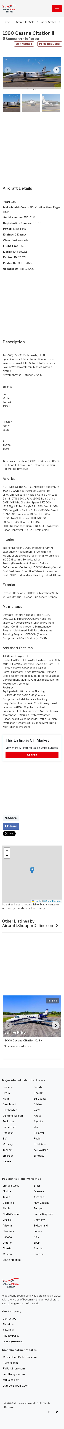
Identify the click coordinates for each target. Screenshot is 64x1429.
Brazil (37, 1185)
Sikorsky (39, 1155)
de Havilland (41, 1149)
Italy (36, 1236)
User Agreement (13, 1341)
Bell (5, 1138)
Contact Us (9, 1318)
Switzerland (41, 1225)
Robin (37, 1138)
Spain (37, 1242)
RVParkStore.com (14, 1368)
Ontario (7, 1242)
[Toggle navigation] (57, 8)
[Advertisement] (32, 145)
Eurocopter (40, 1098)
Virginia (7, 1219)
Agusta (38, 1121)
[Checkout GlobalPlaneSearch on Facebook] (49, 1412)
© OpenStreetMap (52, 900)
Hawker (7, 1161)
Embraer (8, 1155)
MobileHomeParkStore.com (20, 1357)
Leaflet (37, 900)
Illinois (6, 1208)
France (38, 1231)
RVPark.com (10, 1362)
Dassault (8, 1132)
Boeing (38, 1092)
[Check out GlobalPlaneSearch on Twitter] (57, 1412)
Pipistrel (39, 1132)
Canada (7, 1236)
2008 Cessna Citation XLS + (23, 1040)
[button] (32, 73)
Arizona (7, 1225)
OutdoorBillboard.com (16, 1385)
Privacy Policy (11, 1335)
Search (32, 755)
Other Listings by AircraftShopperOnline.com (28, 923)
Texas (6, 1196)
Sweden (39, 1254)
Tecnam (7, 1149)
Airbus (37, 1115)
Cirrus (6, 1092)
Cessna (7, 1087)
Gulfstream (9, 1127)
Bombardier (10, 1110)
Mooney (8, 1144)
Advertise (9, 1329)
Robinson (8, 1121)
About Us (8, 1324)
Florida (7, 1191)
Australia (39, 1196)
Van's (37, 1110)
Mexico (7, 1254)
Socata (38, 1087)
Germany (39, 1219)
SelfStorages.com (14, 1374)
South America (12, 1259)
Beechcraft (9, 1104)
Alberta (7, 1248)
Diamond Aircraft (13, 1115)
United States (11, 1185)
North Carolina (11, 1214)
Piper (6, 1098)
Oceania (39, 1191)
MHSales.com (11, 1379)
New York (8, 1231)
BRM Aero (40, 1144)
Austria (38, 1248)
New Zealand (41, 1202)
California (8, 1202)
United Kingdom (43, 1214)
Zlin (36, 1127)
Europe (38, 1208)
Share (12, 818)
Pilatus (38, 1104)
